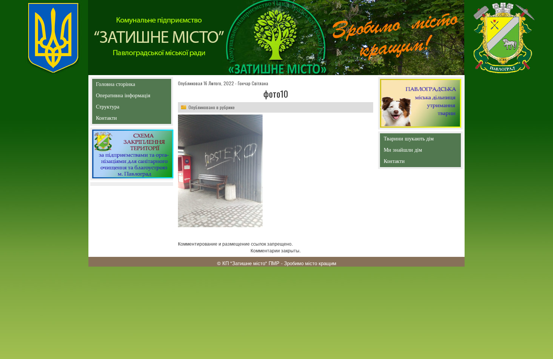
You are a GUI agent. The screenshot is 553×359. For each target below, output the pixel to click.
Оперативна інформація (123, 97)
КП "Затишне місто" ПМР (251, 263)
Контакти (123, 119)
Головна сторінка (115, 85)
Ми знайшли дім (419, 150)
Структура (121, 108)
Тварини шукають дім (410, 140)
